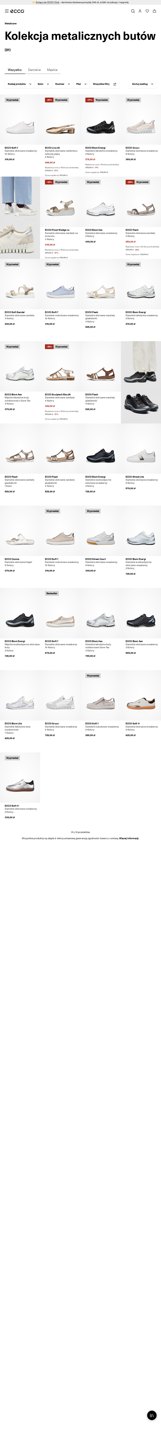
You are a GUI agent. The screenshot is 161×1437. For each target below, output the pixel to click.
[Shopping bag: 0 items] (154, 11)
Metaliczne (11, 23)
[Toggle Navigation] (6, 11)
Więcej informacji (129, 838)
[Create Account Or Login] (139, 11)
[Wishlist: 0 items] (147, 11)
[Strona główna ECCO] (17, 11)
